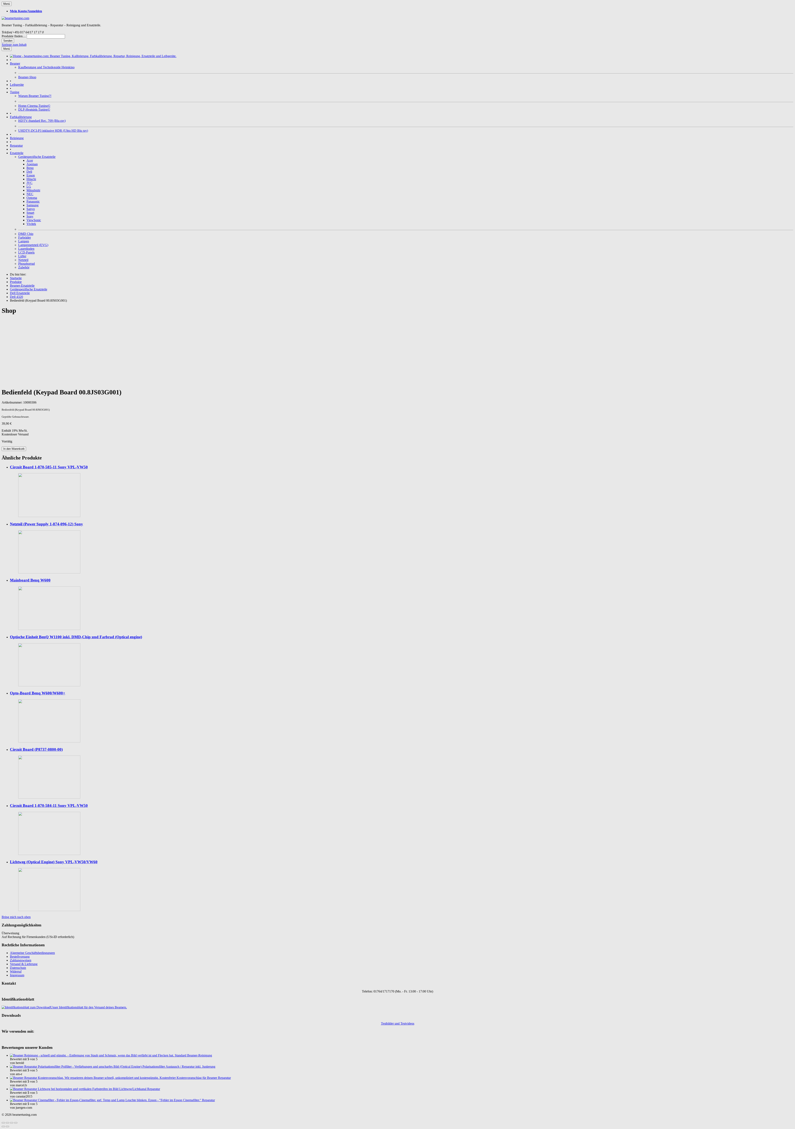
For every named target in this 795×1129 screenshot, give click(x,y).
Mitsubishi (33, 190)
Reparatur (16, 145)
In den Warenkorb (13, 448)
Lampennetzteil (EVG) (33, 245)
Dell (29, 171)
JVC (29, 183)
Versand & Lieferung (23, 964)
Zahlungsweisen (20, 960)
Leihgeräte (17, 84)
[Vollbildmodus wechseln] (11, 1122)
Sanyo (30, 209)
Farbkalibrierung (21, 117)
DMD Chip (25, 234)
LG (28, 186)
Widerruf (16, 971)
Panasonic (33, 201)
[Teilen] (7, 1122)
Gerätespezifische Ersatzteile (36, 156)
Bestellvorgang (20, 956)
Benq (30, 168)
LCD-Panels (26, 252)
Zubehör (23, 267)
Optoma (31, 197)
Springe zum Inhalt (14, 44)
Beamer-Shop (27, 77)
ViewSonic (33, 220)
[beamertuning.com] (15, 18)
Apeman (32, 164)
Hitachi (31, 179)
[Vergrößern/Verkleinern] (15, 1122)
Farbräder (24, 237)
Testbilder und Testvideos (397, 1023)
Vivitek (31, 224)
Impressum (17, 975)
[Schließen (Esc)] (3, 1122)
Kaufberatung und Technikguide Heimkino (46, 67)
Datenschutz (18, 967)
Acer (29, 160)
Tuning (14, 92)
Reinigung (17, 138)
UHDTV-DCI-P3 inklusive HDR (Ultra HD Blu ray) (53, 130)
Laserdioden (26, 248)
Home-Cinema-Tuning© (34, 106)
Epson (30, 175)
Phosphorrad (26, 263)
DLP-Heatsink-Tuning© (34, 109)
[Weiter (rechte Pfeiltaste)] (7, 1126)
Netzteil (23, 260)
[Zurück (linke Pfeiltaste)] (3, 1126)
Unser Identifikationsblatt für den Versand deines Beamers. (88, 1007)
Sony (29, 216)
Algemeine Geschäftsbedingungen (32, 953)
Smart (30, 212)
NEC (29, 194)
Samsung (32, 205)
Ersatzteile (16, 153)
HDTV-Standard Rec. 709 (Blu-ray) (42, 120)
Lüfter (22, 256)
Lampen (23, 241)
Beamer (15, 63)
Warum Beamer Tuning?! (34, 96)
